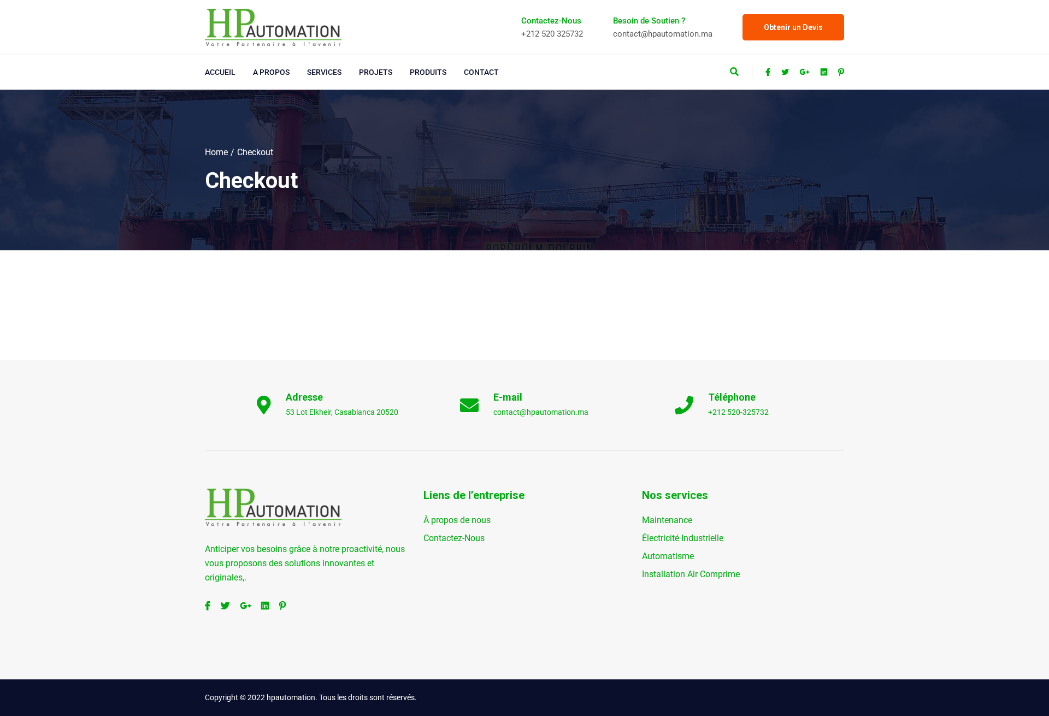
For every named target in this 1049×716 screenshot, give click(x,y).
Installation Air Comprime (691, 574)
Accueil (220, 72)
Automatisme (668, 556)
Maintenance (667, 520)
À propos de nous (457, 520)
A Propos (271, 72)
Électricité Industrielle (682, 538)
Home (216, 152)
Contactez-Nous (454, 538)
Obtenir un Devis (793, 27)
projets (375, 72)
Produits (428, 72)
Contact (481, 72)
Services (324, 72)
